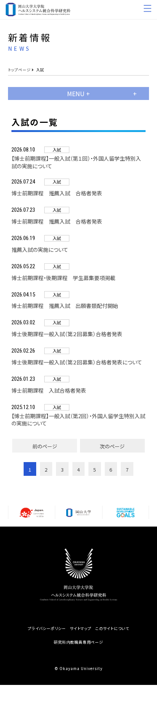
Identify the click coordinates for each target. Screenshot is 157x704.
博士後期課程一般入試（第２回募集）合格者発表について (76, 362)
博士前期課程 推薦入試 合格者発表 (56, 193)
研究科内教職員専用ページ (78, 642)
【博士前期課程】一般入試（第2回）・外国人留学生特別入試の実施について (78, 419)
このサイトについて (112, 628)
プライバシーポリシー (47, 628)
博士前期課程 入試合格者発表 (48, 390)
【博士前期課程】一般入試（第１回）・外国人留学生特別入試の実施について (76, 162)
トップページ (19, 69)
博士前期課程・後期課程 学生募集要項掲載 (63, 278)
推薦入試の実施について (39, 249)
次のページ (112, 446)
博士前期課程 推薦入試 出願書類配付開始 (64, 305)
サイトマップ (80, 628)
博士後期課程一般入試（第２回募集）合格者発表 (66, 334)
